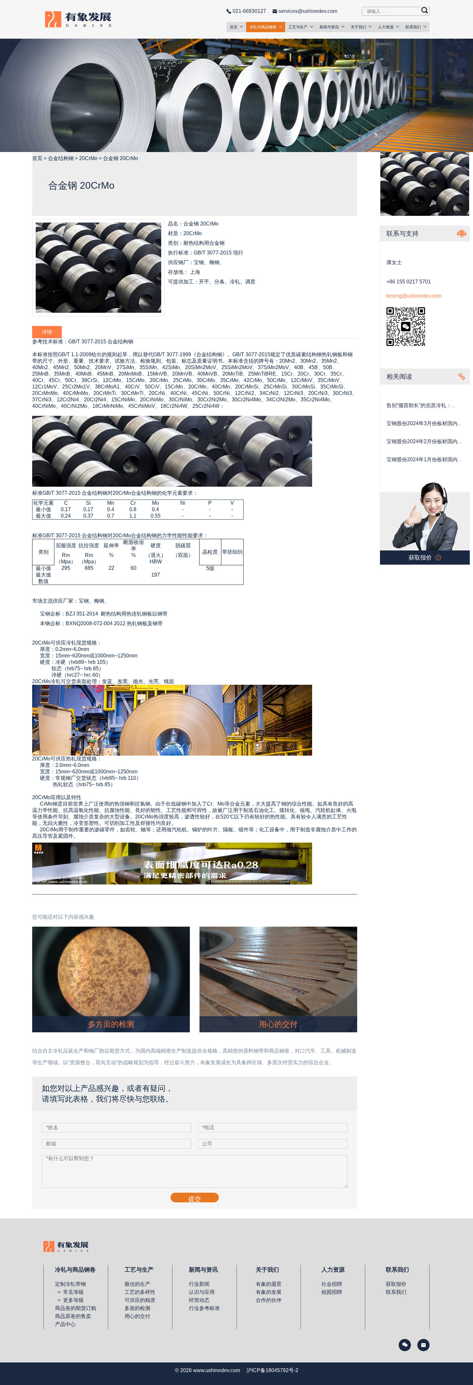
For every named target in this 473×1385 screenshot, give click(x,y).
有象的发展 (269, 1292)
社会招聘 (331, 1284)
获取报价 (396, 1284)
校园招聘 (331, 1292)
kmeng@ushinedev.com (413, 296)
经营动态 (199, 1300)
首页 (233, 27)
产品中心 (65, 1324)
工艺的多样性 (140, 1292)
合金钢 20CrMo (120, 158)
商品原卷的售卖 (73, 1316)
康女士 (394, 262)
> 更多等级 (69, 1300)
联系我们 (413, 27)
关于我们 (358, 27)
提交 (194, 1199)
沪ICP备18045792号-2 (272, 1370)
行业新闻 (199, 1284)
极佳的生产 (137, 1284)
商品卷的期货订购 (75, 1308)
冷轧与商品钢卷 (262, 27)
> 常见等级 (69, 1292)
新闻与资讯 (329, 27)
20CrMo (88, 158)
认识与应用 (202, 1292)
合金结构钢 (61, 158)
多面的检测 (137, 1308)
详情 (47, 332)
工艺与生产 (298, 27)
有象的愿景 (269, 1284)
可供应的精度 (140, 1300)
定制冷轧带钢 (70, 1284)
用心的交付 (137, 1316)
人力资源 (386, 27)
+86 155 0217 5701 (408, 281)
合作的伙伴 (269, 1300)
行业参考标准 (204, 1308)
